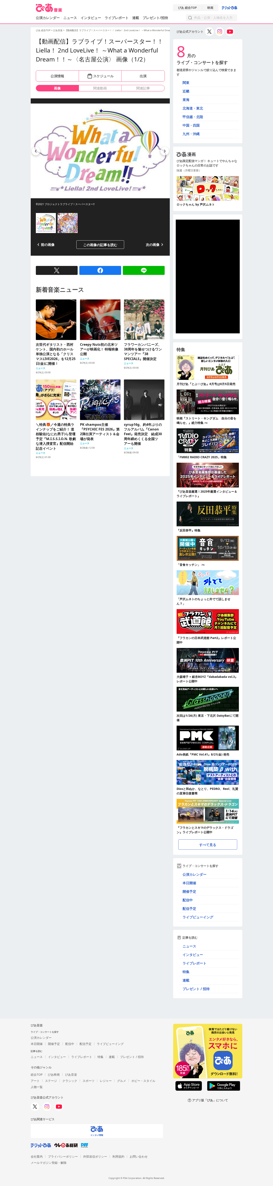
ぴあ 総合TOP (187, 7)
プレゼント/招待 (155, 17)
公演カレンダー (194, 874)
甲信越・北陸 (193, 116)
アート (35, 1081)
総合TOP (36, 1074)
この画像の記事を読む (100, 244)
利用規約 (118, 1156)
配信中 (188, 900)
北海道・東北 (193, 108)
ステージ (51, 1081)
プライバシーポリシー (63, 1156)
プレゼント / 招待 (196, 988)
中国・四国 (191, 125)
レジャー (106, 1081)
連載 (135, 17)
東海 (186, 99)
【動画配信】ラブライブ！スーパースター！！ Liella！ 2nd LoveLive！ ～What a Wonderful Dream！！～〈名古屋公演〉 (130, 30)
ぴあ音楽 (57, 30)
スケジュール (103, 76)
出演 (143, 76)
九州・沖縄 (191, 133)
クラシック (69, 1081)
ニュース (70, 17)
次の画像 (153, 244)
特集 (186, 971)
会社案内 (37, 1156)
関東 (186, 82)
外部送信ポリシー (95, 1156)
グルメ (121, 1081)
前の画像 (48, 244)
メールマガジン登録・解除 (49, 1163)
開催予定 (189, 891)
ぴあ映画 (54, 1074)
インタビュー (91, 17)
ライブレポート (117, 17)
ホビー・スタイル (143, 1081)
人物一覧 (37, 1087)
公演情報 (57, 76)
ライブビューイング (198, 917)
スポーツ (88, 1081)
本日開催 (189, 883)
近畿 (186, 91)
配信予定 (189, 908)
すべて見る (207, 844)
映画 (210, 7)
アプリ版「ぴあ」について (210, 1100)
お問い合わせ (139, 1156)
